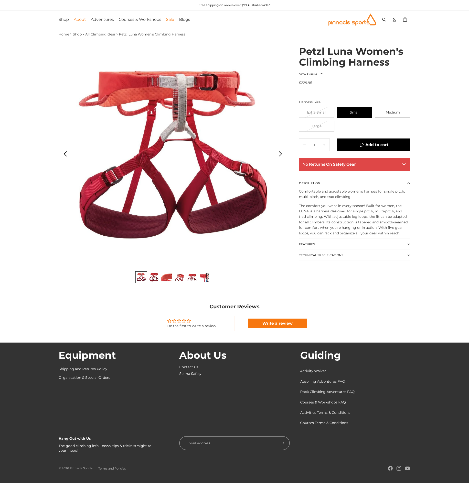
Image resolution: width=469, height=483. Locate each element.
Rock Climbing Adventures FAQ (327, 392)
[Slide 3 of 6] (166, 277)
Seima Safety (190, 373)
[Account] (394, 19)
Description (309, 183)
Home (64, 34)
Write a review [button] (277, 323)
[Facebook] (390, 468)
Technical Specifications (321, 255)
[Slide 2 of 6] (154, 277)
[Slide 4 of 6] (179, 277)
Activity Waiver (313, 371)
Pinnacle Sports (81, 468)
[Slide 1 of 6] (141, 277)
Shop (77, 34)
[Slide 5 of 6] (192, 277)
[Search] (384, 19)
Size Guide (309, 74)
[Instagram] (399, 468)
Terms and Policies (112, 468)
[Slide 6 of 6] (204, 277)
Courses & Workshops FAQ (323, 402)
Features (307, 244)
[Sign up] (282, 443)
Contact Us (188, 367)
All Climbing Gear (100, 34)
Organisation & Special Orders (84, 377)
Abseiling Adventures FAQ (322, 381)
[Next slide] (281, 154)
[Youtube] (407, 468)
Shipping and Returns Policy (83, 369)
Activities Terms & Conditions (325, 412)
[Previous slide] (64, 154)
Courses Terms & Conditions (324, 423)
